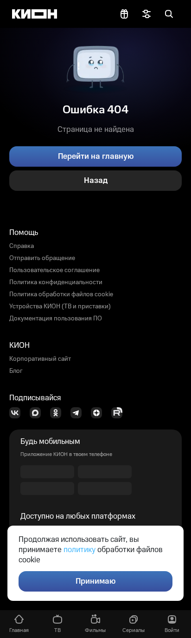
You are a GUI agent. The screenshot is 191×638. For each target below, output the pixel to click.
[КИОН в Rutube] (119, 412)
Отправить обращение (42, 258)
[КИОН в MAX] (38, 412)
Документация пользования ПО (55, 318)
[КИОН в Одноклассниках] (58, 412)
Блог (16, 371)
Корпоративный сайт (40, 359)
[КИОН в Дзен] (99, 412)
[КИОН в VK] (17, 412)
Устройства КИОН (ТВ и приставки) (60, 306)
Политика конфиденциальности (55, 282)
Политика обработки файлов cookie (61, 294)
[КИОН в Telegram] (78, 412)
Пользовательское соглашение (54, 270)
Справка (21, 246)
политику (80, 549)
